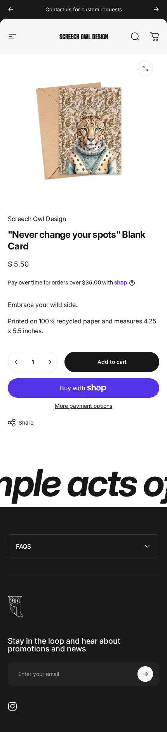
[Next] (156, 9)
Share (26, 422)
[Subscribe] (145, 674)
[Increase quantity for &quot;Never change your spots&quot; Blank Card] (50, 362)
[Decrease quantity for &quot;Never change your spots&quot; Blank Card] (16, 362)
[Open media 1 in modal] (145, 68)
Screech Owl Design (37, 219)
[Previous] (10, 9)
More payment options (83, 405)
